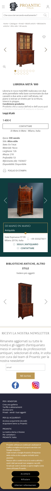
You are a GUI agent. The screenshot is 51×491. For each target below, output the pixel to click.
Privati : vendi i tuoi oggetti (14, 412)
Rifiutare (25, 479)
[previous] (6, 200)
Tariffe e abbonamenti (12, 407)
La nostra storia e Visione (14, 432)
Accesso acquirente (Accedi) (15, 421)
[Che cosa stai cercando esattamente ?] (45, 15)
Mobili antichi (30, 23)
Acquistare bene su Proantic (15, 423)
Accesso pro (8, 410)
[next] (45, 200)
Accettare (25, 474)
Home (5, 23)
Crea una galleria (10, 404)
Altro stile (14, 26)
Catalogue (13, 23)
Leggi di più (9, 113)
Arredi (21, 23)
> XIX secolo (22, 26)
